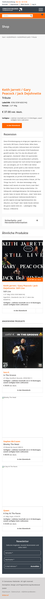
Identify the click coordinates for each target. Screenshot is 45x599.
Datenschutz (15, 592)
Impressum (14, 4)
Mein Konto (25, 4)
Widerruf (5, 595)
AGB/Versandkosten (28, 592)
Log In (34, 4)
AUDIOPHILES (11, 37)
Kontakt (5, 4)
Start (3, 37)
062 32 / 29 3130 (21, 2)
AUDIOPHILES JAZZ (23, 37)
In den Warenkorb (13, 125)
